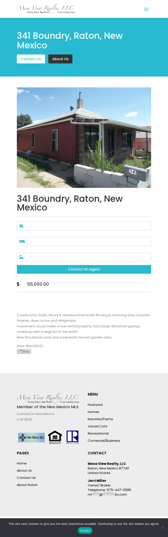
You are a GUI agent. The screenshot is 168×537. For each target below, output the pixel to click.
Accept (85, 530)
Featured (95, 404)
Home (22, 463)
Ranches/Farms (100, 419)
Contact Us (31, 58)
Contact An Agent (84, 269)
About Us (60, 58)
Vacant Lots (97, 426)
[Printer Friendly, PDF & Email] (24, 353)
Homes (93, 412)
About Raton (27, 485)
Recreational (98, 433)
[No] (162, 527)
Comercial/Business (104, 440)
